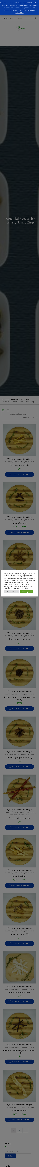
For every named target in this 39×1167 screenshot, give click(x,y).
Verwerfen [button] (19, 13)
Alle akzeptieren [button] (27, 592)
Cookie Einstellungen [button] (11, 592)
